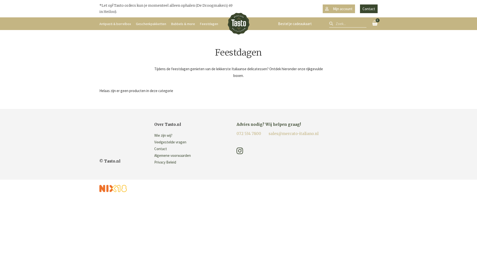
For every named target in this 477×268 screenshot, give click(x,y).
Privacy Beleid (165, 162)
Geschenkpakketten (151, 24)
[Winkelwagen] (374, 23)
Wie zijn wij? (163, 135)
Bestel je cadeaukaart (295, 23)
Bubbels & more (183, 24)
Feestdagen (209, 24)
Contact (160, 148)
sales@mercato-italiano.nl (293, 133)
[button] (339, 8)
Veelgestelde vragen (170, 142)
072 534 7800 (249, 133)
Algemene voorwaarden (172, 155)
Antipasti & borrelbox (115, 24)
